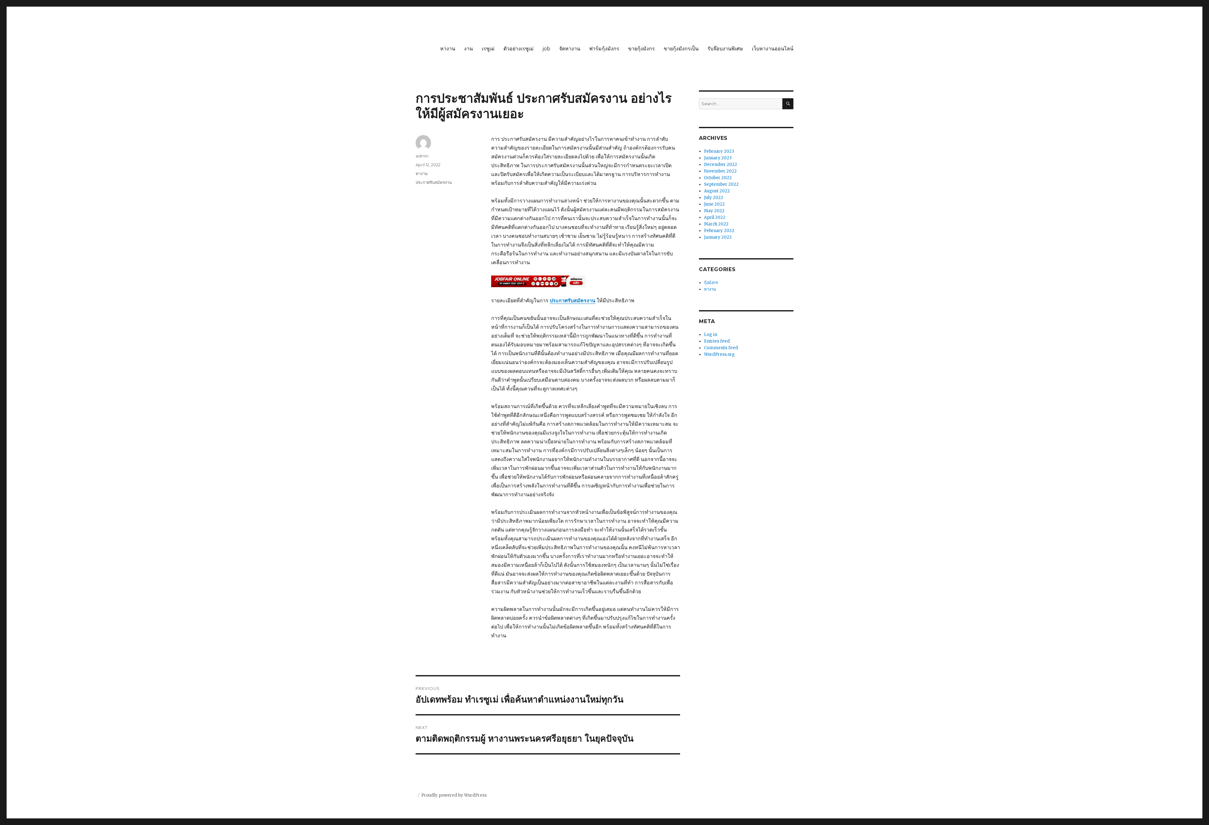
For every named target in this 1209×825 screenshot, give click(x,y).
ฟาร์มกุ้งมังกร (604, 49)
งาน (468, 49)
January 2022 (718, 237)
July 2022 (713, 197)
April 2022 (714, 217)
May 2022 (714, 210)
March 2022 (716, 224)
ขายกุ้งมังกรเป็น (681, 49)
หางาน (447, 49)
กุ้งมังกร (711, 282)
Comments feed (721, 347)
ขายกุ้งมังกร (641, 49)
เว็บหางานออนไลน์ (772, 49)
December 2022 (720, 164)
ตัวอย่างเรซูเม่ (518, 49)
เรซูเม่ (488, 49)
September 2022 (721, 184)
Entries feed (717, 341)
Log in (710, 334)
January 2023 (718, 158)
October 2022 (718, 177)
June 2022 (714, 204)
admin (422, 155)
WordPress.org (719, 354)
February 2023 (719, 151)
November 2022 (720, 171)
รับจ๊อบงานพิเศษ (725, 49)
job (546, 49)
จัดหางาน (569, 49)
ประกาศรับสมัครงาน (434, 182)
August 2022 (717, 191)
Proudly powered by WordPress (454, 795)
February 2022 (719, 230)
